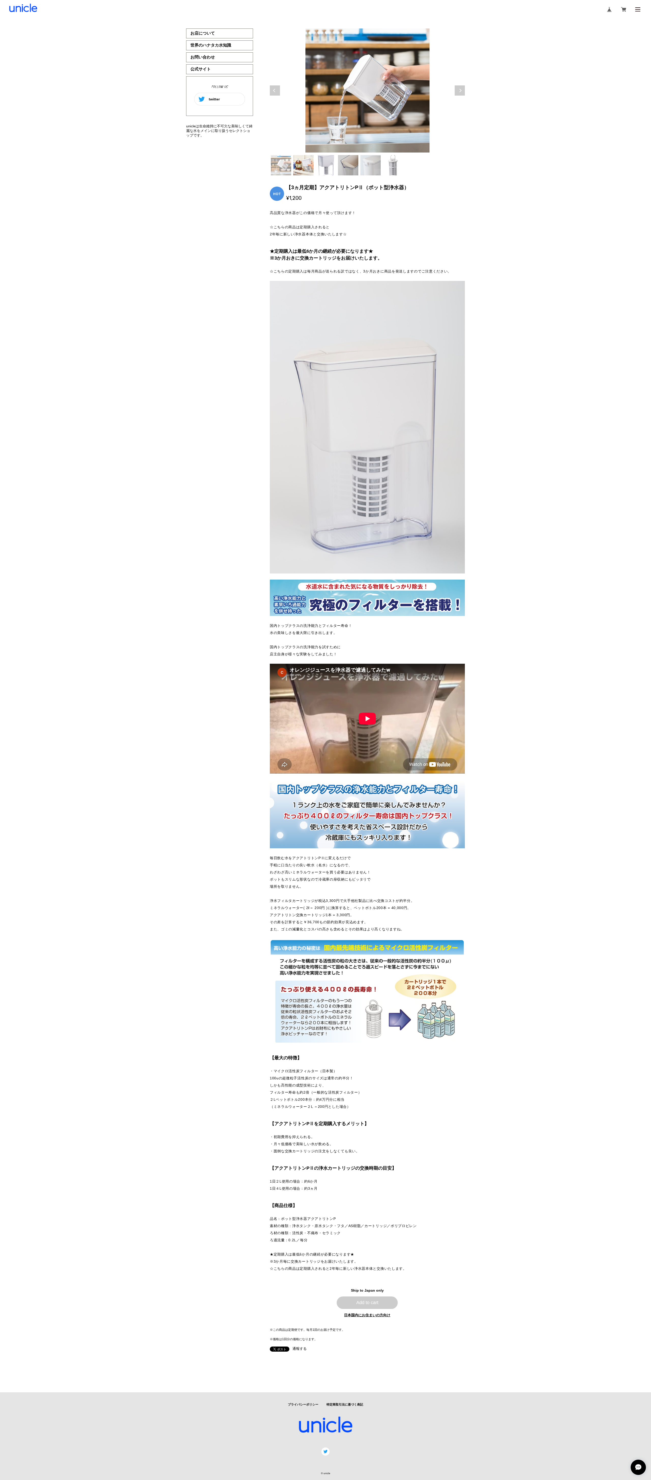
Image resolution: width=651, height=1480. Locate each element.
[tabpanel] (367, 90)
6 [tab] (393, 165)
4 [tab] (348, 165)
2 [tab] (303, 165)
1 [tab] (281, 165)
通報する (299, 1349)
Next (460, 90)
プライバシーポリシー (303, 1404)
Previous (275, 90)
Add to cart (367, 1302)
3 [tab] (326, 165)
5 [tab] (370, 165)
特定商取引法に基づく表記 (345, 1404)
